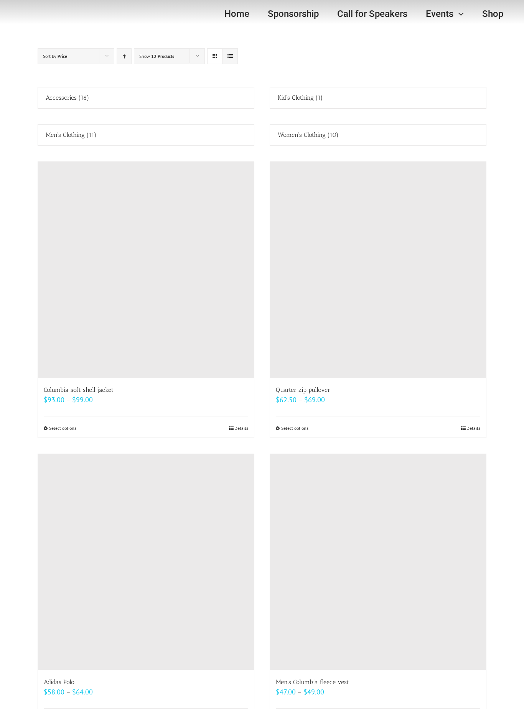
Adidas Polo (59, 682)
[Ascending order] (124, 56)
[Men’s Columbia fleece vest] (378, 562)
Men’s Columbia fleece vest (312, 682)
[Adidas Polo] (146, 562)
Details (241, 428)
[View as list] (229, 56)
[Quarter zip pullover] (378, 270)
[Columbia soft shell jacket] (146, 270)
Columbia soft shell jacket (79, 389)
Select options (62, 428)
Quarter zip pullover (303, 389)
